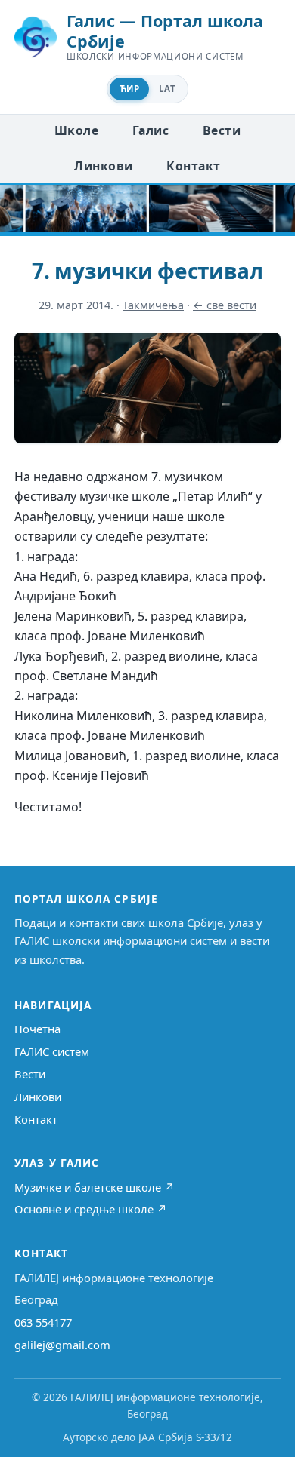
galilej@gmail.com (62, 1344)
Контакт (193, 166)
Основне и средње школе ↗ (90, 1208)
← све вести (224, 305)
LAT (167, 88)
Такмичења (153, 305)
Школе (76, 130)
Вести (222, 130)
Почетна (37, 1028)
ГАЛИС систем (51, 1051)
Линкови (103, 166)
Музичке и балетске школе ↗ (94, 1187)
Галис (150, 130)
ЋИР (129, 88)
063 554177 (43, 1322)
